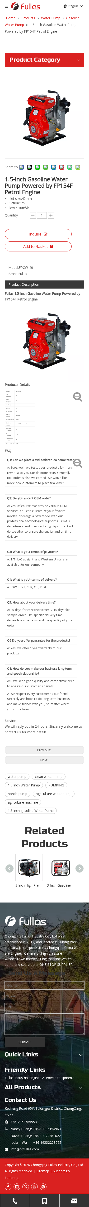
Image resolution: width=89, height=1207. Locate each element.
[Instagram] (43, 1186)
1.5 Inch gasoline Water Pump (31, 810)
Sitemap (43, 1171)
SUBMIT (25, 1042)
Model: (13, 267)
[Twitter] (25, 1186)
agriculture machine (23, 802)
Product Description (24, 284)
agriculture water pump (53, 793)
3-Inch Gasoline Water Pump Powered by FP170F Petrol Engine (60, 885)
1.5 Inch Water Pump (24, 785)
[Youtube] (34, 1186)
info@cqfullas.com (25, 1149)
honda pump (17, 793)
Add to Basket (35, 246)
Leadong (11, 1177)
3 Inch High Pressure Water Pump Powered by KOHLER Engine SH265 (28, 885)
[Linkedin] (17, 1186)
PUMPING (56, 785)
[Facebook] (8, 1186)
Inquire (35, 234)
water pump (17, 776)
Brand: (13, 273)
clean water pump (48, 776)
